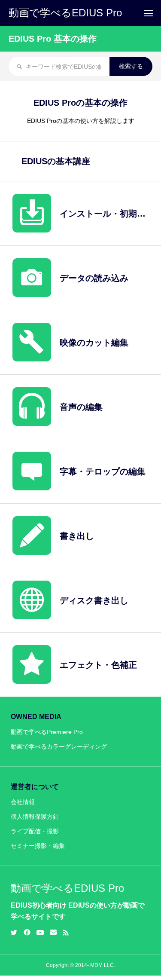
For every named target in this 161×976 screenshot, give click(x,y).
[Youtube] (40, 932)
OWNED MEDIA (36, 716)
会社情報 (23, 802)
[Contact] (53, 932)
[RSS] (66, 932)
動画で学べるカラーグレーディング (59, 746)
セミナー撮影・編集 (38, 845)
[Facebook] (27, 932)
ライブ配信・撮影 (35, 831)
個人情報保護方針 (35, 816)
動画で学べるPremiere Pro (47, 731)
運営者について (35, 786)
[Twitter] (14, 932)
